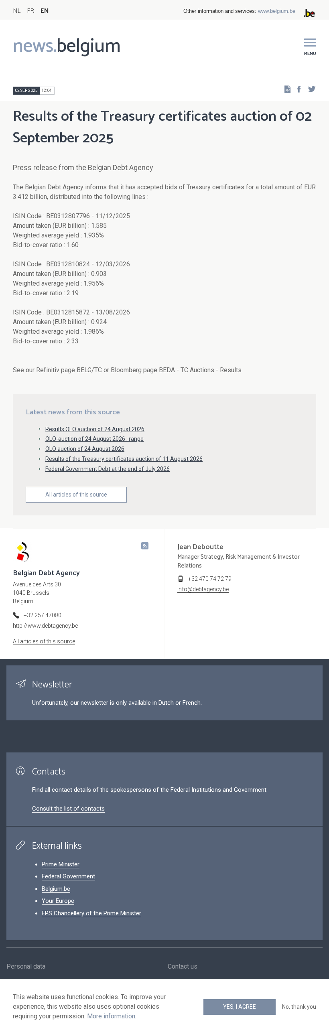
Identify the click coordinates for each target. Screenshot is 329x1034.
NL (16, 11)
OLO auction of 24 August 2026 (84, 449)
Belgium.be (56, 888)
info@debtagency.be (203, 589)
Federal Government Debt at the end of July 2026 (107, 469)
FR (30, 11)
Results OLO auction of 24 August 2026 (94, 429)
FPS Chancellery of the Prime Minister (91, 913)
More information (111, 1016)
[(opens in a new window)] (296, 88)
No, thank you (299, 1007)
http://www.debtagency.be (45, 625)
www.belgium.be (276, 11)
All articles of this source (76, 494)
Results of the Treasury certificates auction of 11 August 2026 (124, 459)
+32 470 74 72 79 (210, 579)
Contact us (182, 966)
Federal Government (68, 876)
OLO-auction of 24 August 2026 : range (94, 439)
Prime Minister (60, 864)
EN (45, 11)
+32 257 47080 (42, 615)
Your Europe (58, 900)
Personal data (25, 966)
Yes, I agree (239, 1007)
